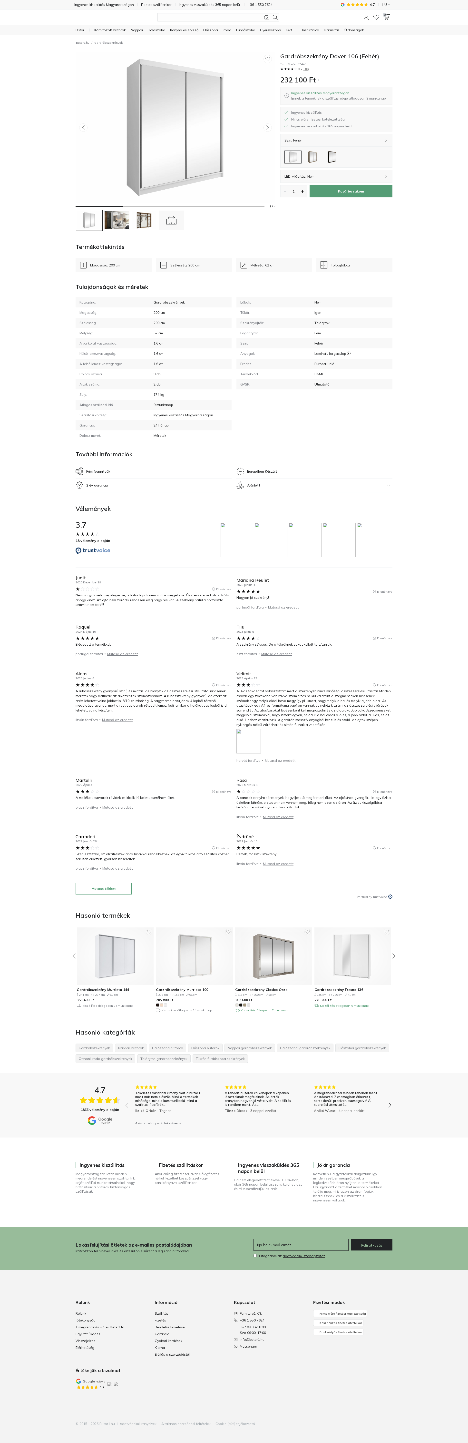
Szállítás (161, 1313)
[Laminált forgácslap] (349, 353)
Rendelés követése (170, 1327)
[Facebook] (363, 1424)
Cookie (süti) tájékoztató (235, 1424)
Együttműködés (88, 1334)
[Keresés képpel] (267, 17)
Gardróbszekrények (108, 42)
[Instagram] (372, 1424)
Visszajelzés (85, 1341)
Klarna (160, 1347)
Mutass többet (104, 889)
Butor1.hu (82, 42)
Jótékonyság (86, 1320)
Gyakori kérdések (168, 1341)
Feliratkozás (371, 1245)
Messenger (248, 1346)
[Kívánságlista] (376, 17)
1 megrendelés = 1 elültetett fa (100, 1327)
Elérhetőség (85, 1347)
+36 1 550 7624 (252, 1320)
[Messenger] (388, 1424)
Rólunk (81, 1313)
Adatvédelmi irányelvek (138, 1424)
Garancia (162, 1334)
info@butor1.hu (252, 1339)
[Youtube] (380, 1424)
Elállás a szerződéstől (172, 1354)
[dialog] (338, 96)
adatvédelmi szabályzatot (304, 1256)
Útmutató (322, 384)
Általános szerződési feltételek (186, 1424)
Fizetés (160, 1320)
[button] (366, 17)
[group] (238, 540)
